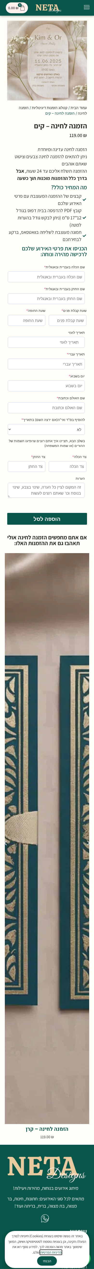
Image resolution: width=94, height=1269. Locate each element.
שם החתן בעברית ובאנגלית (64, 289)
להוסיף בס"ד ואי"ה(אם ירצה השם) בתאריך (53, 420)
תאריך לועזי (76, 332)
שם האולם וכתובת (71, 398)
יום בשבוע (77, 376)
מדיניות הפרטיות (51, 1252)
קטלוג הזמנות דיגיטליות (49, 107)
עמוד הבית (79, 107)
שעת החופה (35, 310)
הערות (80, 478)
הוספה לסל (47, 519)
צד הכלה (79, 457)
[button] (86, 8)
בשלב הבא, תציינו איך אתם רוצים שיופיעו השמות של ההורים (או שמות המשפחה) (47, 443)
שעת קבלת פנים (74, 310)
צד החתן (38, 457)
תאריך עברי (76, 354)
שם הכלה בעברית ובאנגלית (64, 267)
